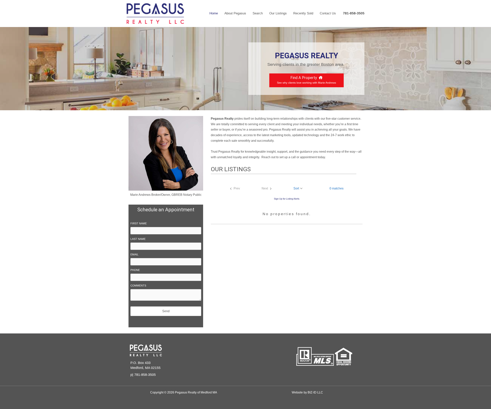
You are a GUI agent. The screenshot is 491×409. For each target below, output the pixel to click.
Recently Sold (303, 13)
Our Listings (278, 13)
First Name (138, 223)
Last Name (138, 238)
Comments (138, 285)
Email (134, 254)
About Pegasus (235, 13)
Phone (135, 270)
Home (213, 13)
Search (258, 13)
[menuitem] (235, 188)
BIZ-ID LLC (315, 392)
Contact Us (328, 13)
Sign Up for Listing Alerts (286, 199)
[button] (298, 188)
